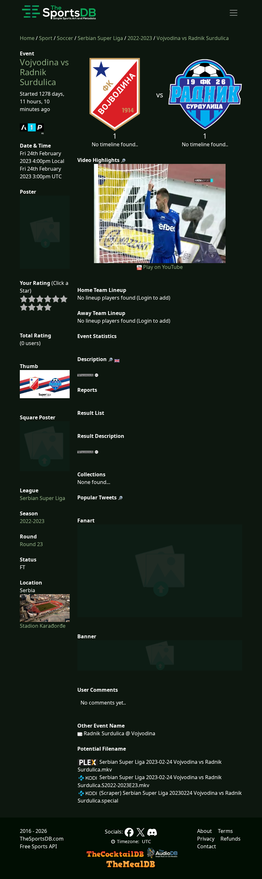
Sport (45, 38)
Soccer (65, 38)
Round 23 (31, 544)
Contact (206, 846)
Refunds (230, 838)
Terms (225, 831)
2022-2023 (139, 38)
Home (27, 38)
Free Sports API (38, 846)
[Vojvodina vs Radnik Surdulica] (160, 212)
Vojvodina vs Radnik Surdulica (193, 38)
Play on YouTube (163, 266)
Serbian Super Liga (100, 38)
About (204, 831)
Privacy (205, 838)
